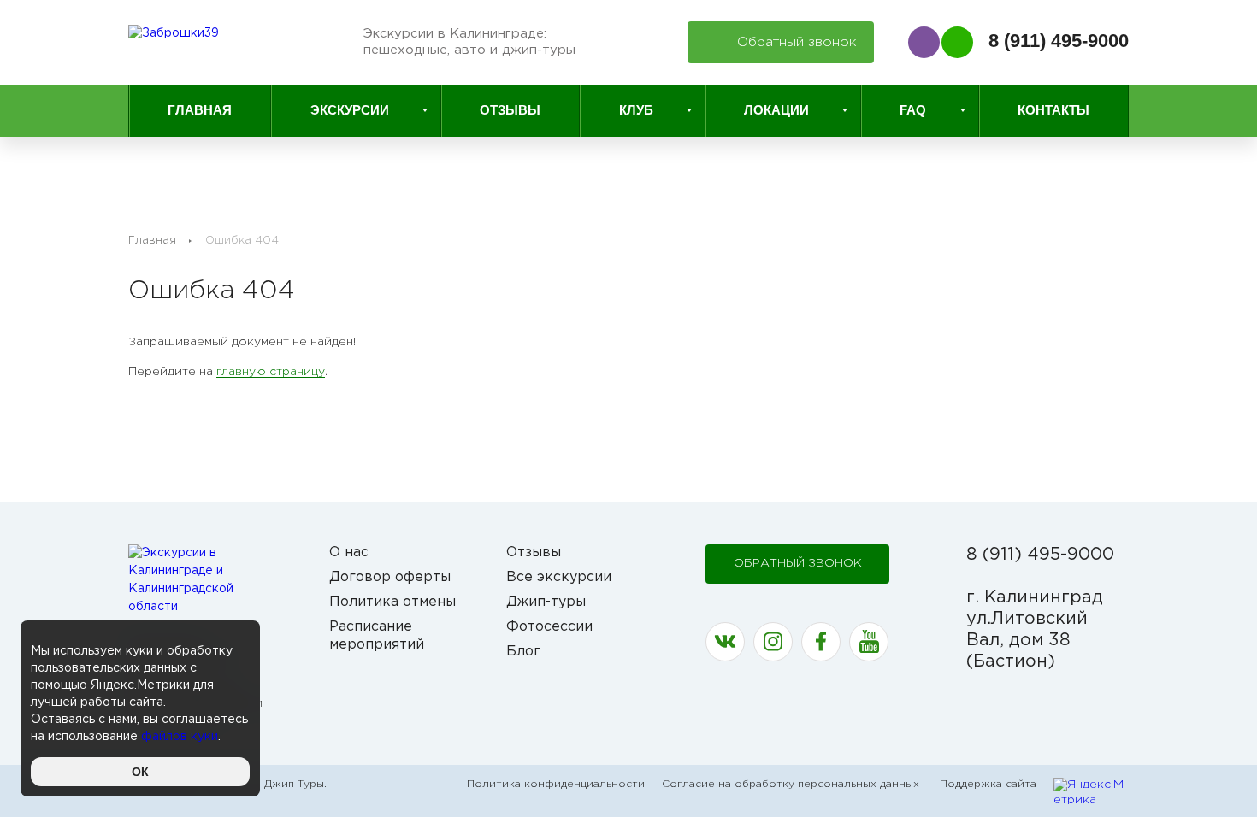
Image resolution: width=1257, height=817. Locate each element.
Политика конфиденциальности (556, 784)
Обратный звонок (798, 563)
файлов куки (179, 737)
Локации (776, 110)
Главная (200, 110)
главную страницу (270, 372)
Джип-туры (546, 602)
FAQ (913, 110)
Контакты (1053, 110)
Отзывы (510, 110)
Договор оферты (390, 577)
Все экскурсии (558, 577)
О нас (349, 552)
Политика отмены (392, 602)
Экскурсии (349, 110)
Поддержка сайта (988, 784)
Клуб (636, 110)
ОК (140, 772)
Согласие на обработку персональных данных (790, 784)
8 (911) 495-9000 (1058, 40)
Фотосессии (549, 626)
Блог (523, 651)
